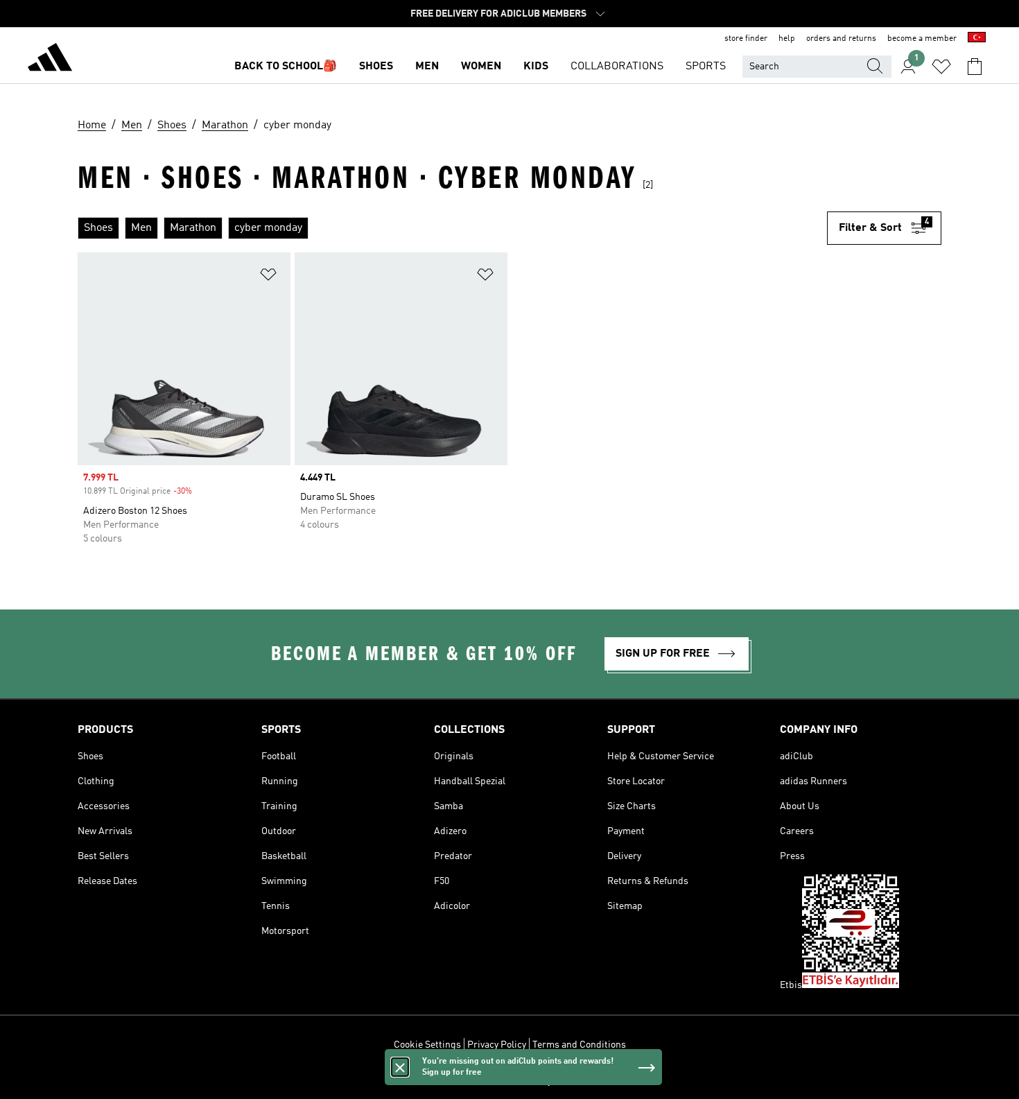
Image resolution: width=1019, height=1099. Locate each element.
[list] (452, 228)
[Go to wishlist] (941, 66)
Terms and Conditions (579, 1045)
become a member (922, 39)
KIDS (535, 66)
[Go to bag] (974, 66)
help (786, 39)
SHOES (376, 66)
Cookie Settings (427, 1045)
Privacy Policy (496, 1045)
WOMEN (481, 66)
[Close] (400, 1067)
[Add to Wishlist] (268, 277)
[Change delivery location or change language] (976, 39)
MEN (427, 66)
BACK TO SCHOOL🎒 (285, 66)
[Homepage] (50, 59)
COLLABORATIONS (617, 66)
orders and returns (841, 39)
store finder (745, 39)
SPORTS (706, 66)
